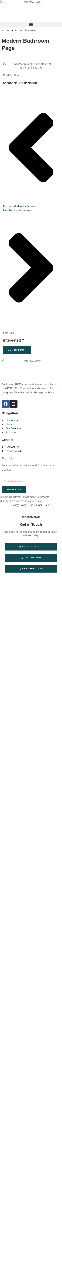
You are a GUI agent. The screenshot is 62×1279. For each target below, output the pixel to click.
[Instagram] (13, 404)
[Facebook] (6, 404)
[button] (31, 24)
